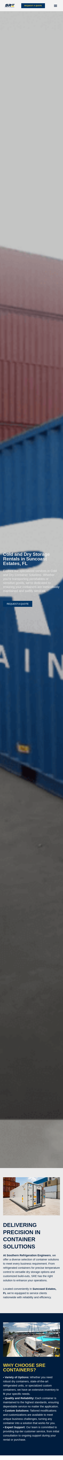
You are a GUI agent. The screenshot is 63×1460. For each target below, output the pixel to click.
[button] (55, 5)
